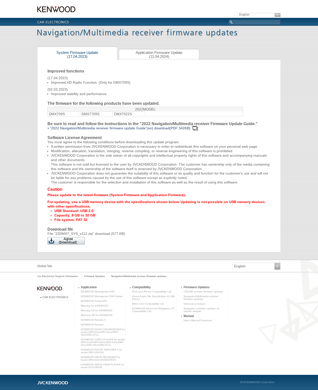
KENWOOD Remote (92, 324)
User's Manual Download (198, 320)
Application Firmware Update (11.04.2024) (159, 54)
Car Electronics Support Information (57, 276)
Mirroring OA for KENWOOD (96, 310)
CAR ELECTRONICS (55, 297)
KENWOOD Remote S (93, 320)
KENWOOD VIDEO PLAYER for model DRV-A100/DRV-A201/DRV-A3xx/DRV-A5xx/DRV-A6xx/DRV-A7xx (103, 342)
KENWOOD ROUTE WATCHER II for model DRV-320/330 (101, 351)
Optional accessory (194, 303)
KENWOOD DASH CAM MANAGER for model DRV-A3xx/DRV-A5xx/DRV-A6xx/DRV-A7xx (103, 332)
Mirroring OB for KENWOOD (97, 315)
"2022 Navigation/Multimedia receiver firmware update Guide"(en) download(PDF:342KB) (120, 128)
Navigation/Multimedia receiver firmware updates (201, 297)
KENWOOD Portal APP (94, 301)
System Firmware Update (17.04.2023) (77, 54)
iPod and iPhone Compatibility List (151, 291)
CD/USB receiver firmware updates (203, 291)
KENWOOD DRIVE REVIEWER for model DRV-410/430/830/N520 (100, 358)
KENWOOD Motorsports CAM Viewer (102, 296)
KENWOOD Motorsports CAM (97, 291)
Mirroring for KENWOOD (94, 305)
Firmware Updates (94, 276)
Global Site (44, 266)
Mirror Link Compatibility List (148, 303)
